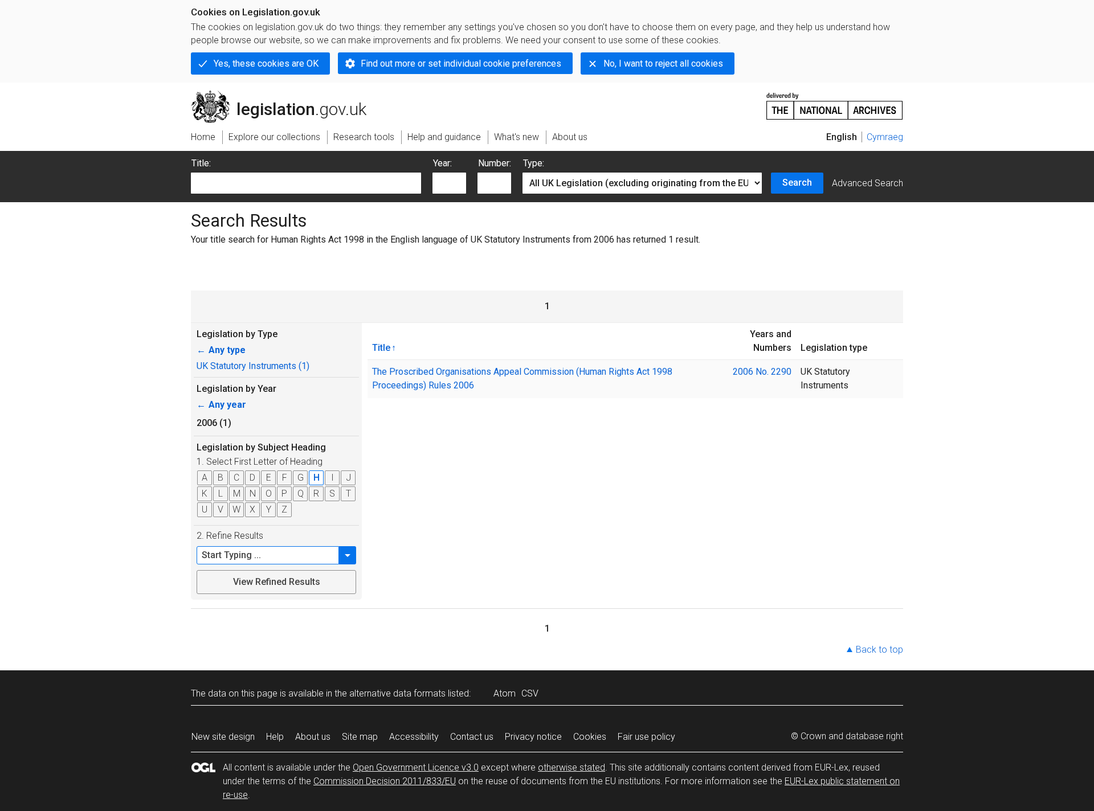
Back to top (879, 649)
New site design (223, 736)
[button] (347, 555)
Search (797, 182)
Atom (504, 693)
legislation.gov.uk (285, 95)
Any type (221, 350)
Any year (221, 404)
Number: (494, 163)
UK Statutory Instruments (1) (253, 366)
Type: (533, 163)
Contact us (471, 736)
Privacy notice (533, 736)
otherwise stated (571, 767)
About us (312, 736)
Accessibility (414, 736)
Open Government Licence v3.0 (416, 767)
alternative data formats (397, 693)
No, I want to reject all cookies (663, 63)
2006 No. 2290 (762, 371)
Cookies (589, 736)
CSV (529, 693)
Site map (360, 736)
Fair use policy (646, 736)
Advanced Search (867, 183)
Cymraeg (885, 137)
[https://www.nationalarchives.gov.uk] (834, 102)
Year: (442, 163)
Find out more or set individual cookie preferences (461, 63)
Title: (201, 163)
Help (275, 736)
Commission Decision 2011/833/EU (384, 781)
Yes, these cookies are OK (266, 63)
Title (381, 347)
